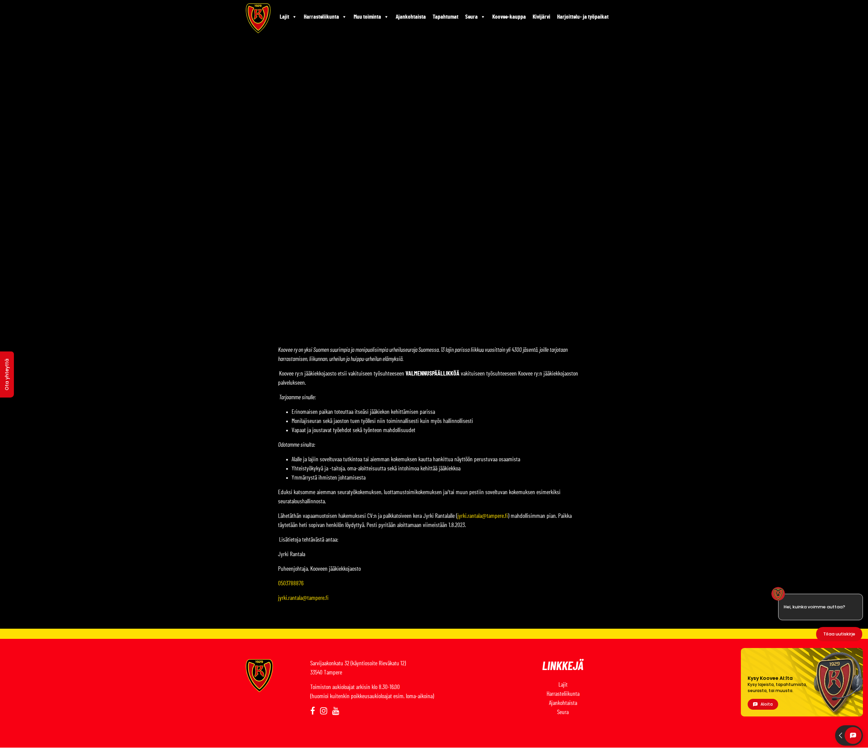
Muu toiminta (367, 17)
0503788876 (290, 584)
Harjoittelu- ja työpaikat (583, 17)
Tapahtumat (445, 17)
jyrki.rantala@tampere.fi (482, 516)
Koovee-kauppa (509, 17)
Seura (471, 17)
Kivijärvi (541, 17)
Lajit (284, 17)
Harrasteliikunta (321, 17)
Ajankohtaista (411, 17)
